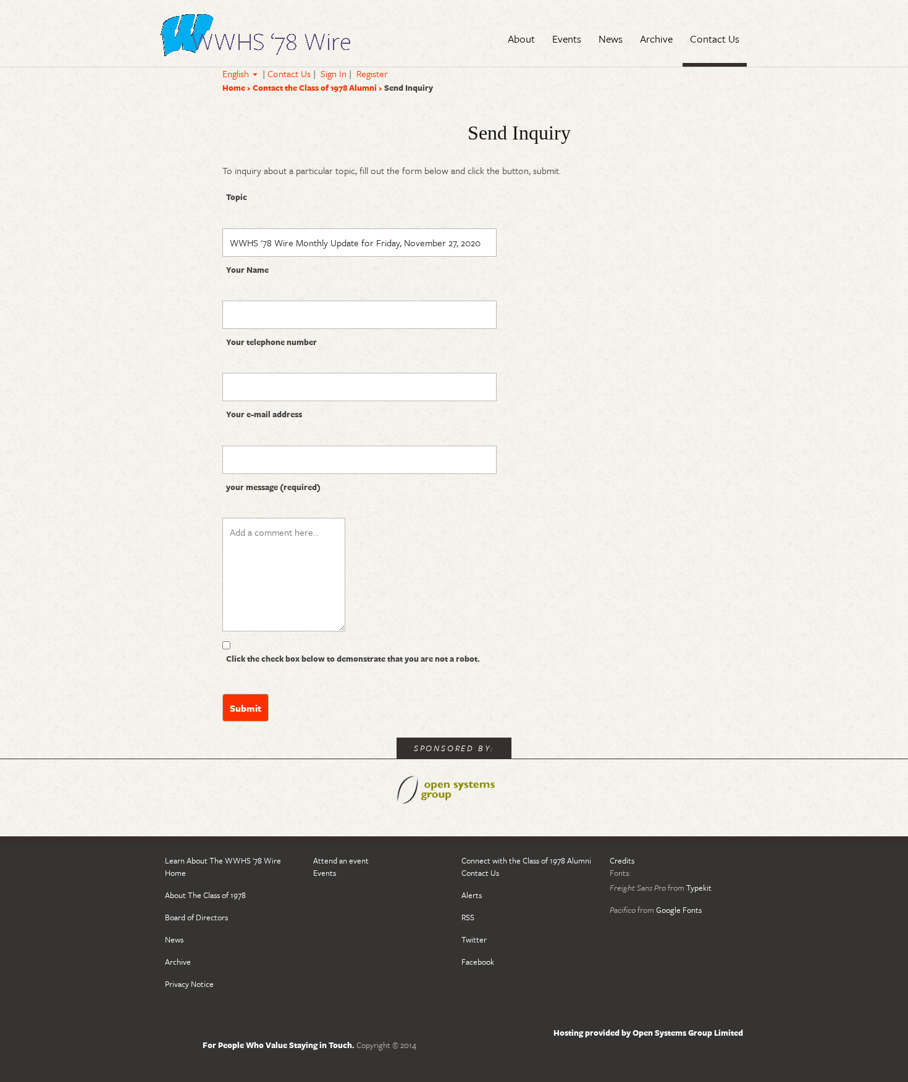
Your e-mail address (264, 414)
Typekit (699, 887)
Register (372, 73)
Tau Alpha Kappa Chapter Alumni (256, 38)
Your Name (247, 269)
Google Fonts (679, 910)
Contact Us (289, 73)
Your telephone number (271, 341)
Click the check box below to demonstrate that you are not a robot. (353, 658)
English (236, 73)
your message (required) (273, 487)
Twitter (474, 939)
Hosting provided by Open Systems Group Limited (648, 1032)
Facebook (477, 961)
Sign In (334, 73)
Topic (236, 196)
